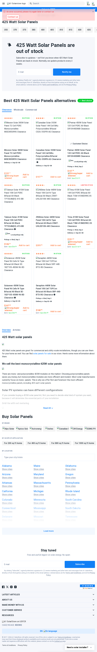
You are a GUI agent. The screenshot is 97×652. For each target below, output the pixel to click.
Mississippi (40, 508)
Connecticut (9, 508)
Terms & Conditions (64, 637)
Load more (49, 531)
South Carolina (73, 499)
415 (70, 30)
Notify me (66, 72)
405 (52, 30)
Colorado (7, 499)
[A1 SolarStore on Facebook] (3, 587)
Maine (37, 465)
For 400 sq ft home (37, 443)
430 (79, 30)
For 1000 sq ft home (84, 443)
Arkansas (7, 482)
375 (24, 30)
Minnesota (39, 499)
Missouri (38, 516)
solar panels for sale (42, 353)
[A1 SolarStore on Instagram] (11, 587)
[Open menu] (3, 3)
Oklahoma (70, 465)
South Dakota (72, 508)
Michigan (38, 491)
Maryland (39, 474)
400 (42, 30)
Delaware (7, 516)
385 (33, 30)
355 (6, 30)
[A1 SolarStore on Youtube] (15, 587)
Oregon (69, 474)
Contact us (58, 641)
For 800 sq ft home (60, 443)
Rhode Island (72, 491)
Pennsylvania (72, 482)
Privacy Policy (71, 85)
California (7, 491)
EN (41, 631)
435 (89, 30)
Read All (47, 408)
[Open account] (88, 4)
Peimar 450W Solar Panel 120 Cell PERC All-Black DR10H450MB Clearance (79, 153)
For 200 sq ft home (13, 443)
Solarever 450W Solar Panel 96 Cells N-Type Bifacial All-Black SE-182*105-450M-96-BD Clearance (14, 291)
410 (61, 30)
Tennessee (71, 516)
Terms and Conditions (50, 85)
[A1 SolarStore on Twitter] (7, 587)
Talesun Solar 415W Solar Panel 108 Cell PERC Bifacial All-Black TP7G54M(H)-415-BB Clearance (16, 223)
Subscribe (79, 564)
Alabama (7, 465)
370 (15, 30)
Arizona (6, 474)
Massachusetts (42, 482)
